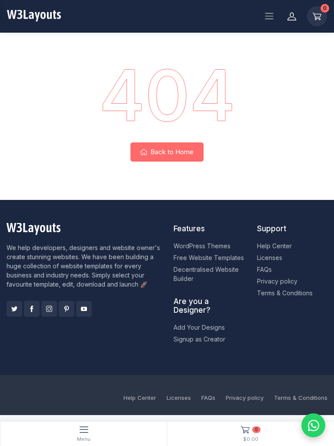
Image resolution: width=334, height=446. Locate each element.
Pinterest (66, 309)
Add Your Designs (199, 327)
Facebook (32, 309)
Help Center (274, 246)
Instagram (49, 309)
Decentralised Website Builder (206, 274)
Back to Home (171, 152)
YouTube (84, 309)
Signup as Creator (199, 339)
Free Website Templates (209, 257)
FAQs (264, 269)
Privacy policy (277, 281)
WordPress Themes (202, 246)
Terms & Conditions (285, 293)
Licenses (269, 257)
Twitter (14, 309)
